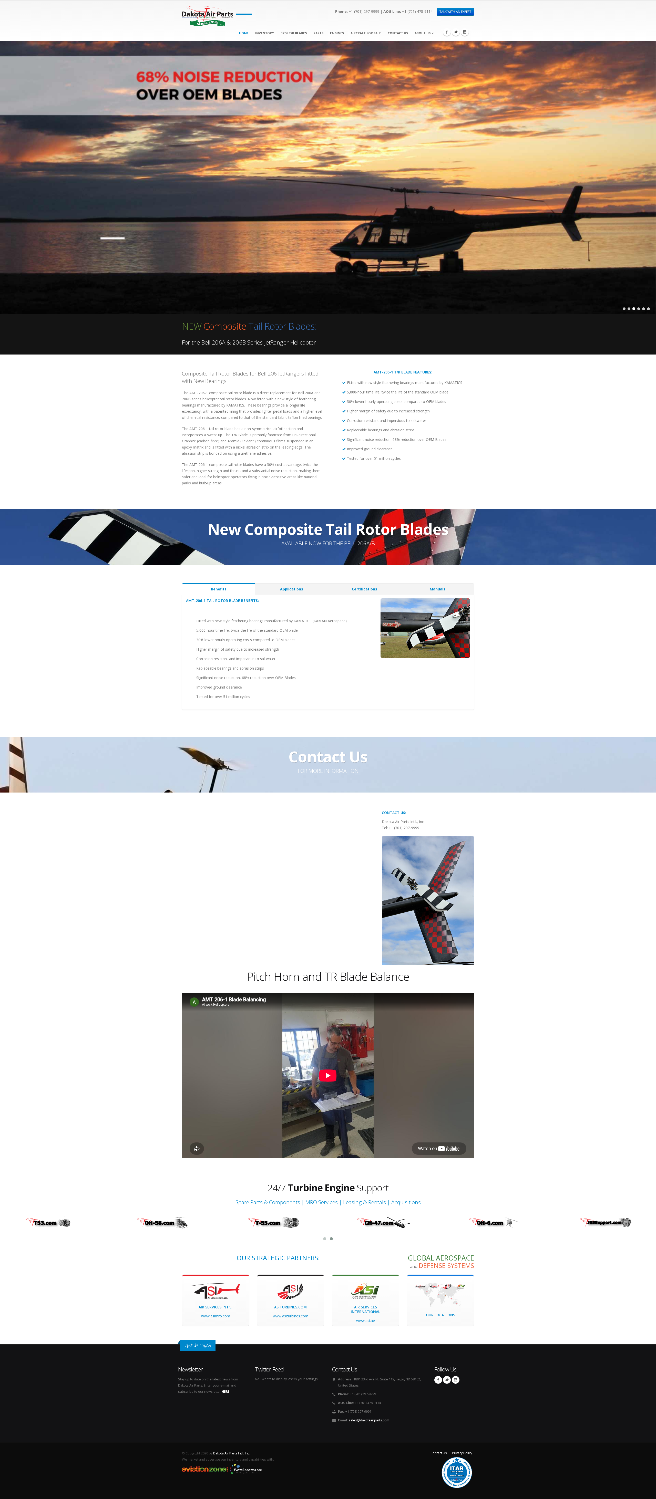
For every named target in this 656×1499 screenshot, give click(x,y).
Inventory (264, 33)
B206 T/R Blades (294, 33)
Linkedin (465, 32)
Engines (337, 33)
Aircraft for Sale (366, 33)
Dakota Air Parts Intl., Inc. (231, 1453)
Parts (318, 33)
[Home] (207, 14)
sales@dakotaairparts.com (369, 1420)
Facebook (447, 32)
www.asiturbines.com (290, 1316)
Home (244, 33)
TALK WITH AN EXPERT (455, 11)
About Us (422, 33)
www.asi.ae (365, 1320)
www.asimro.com (215, 1316)
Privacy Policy (462, 1453)
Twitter (456, 32)
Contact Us (398, 33)
